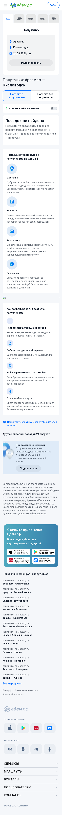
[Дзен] (50, 749)
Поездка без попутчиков (45, 96)
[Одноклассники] (23, 749)
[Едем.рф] (21, 5)
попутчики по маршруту (16, 582)
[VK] (10, 749)
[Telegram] (36, 749)
